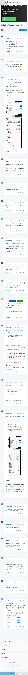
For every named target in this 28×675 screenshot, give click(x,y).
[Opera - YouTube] (13, 662)
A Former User (9, 61)
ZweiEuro (8, 600)
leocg (7, 300)
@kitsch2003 (9, 527)
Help (3, 649)
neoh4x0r (8, 327)
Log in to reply (23, 30)
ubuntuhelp (9, 240)
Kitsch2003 (9, 506)
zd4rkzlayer (9, 524)
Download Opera (10, 19)
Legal (3, 653)
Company (5, 657)
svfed (7, 161)
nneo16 (7, 540)
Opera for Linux (6, 30)
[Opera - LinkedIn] (16, 662)
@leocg (8, 330)
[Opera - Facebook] (8, 662)
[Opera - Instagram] (19, 662)
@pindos (8, 64)
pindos (7, 38)
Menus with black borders (14, 82)
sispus (7, 203)
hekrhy (7, 265)
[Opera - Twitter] (10, 662)
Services (4, 646)
